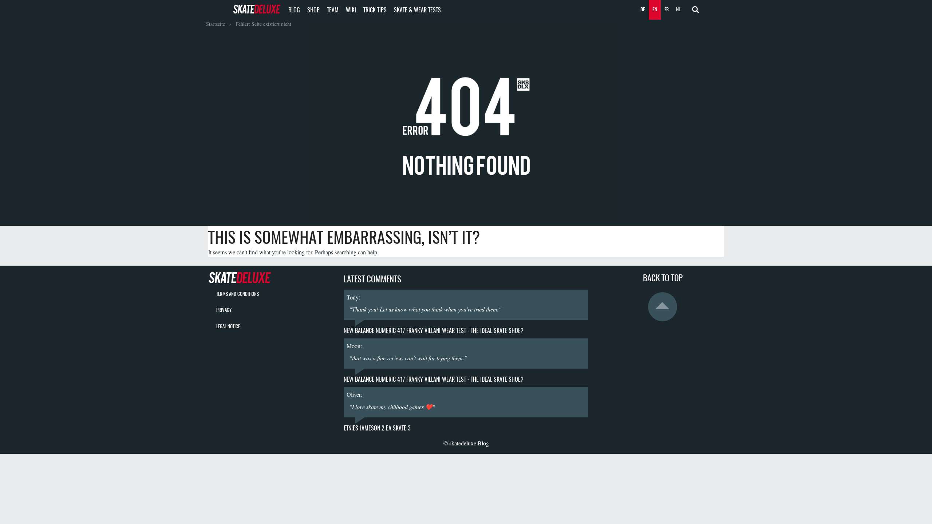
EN (654, 9)
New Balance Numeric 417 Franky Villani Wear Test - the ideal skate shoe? (434, 330)
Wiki (351, 10)
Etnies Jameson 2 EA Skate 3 (377, 428)
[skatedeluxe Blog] (269, 277)
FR (666, 9)
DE (642, 9)
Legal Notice (228, 326)
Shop (313, 10)
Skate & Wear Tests (417, 10)
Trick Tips (375, 10)
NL (678, 9)
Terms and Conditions (237, 294)
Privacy (224, 310)
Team (333, 10)
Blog (294, 10)
